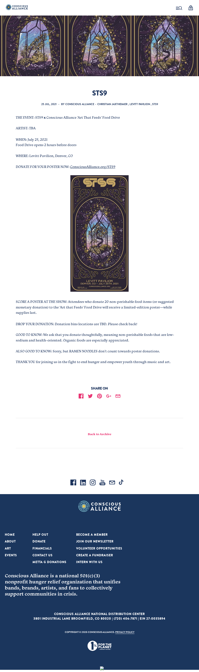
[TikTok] (122, 483)
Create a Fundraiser (94, 555)
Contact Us (43, 555)
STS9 (155, 104)
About (10, 541)
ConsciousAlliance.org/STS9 (92, 167)
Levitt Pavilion (140, 104)
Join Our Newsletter (95, 541)
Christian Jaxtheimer (112, 104)
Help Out (40, 534)
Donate (39, 541)
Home (10, 534)
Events (11, 555)
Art (8, 548)
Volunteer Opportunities (99, 548)
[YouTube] (102, 483)
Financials (42, 548)
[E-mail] (112, 483)
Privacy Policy (124, 632)
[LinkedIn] (83, 483)
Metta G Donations (49, 562)
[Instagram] (93, 483)
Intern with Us (89, 562)
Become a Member (92, 534)
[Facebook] (73, 483)
